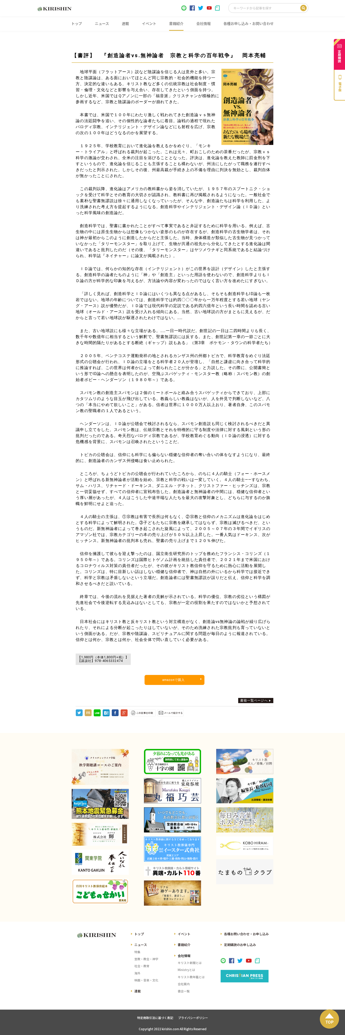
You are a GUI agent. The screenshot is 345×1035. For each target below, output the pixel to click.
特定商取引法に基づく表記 (155, 1018)
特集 (137, 952)
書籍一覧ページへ (254, 700)
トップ (139, 933)
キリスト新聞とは (190, 963)
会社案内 (184, 984)
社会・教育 (141, 966)
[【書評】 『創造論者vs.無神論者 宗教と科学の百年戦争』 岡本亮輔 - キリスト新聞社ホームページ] (106, 715)
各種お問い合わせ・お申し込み (246, 933)
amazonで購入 (173, 680)
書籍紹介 (184, 944)
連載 (137, 991)
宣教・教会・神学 (146, 959)
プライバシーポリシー (193, 1018)
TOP (329, 1022)
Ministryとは (186, 970)
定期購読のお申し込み (240, 944)
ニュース (140, 944)
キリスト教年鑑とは (191, 977)
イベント (184, 933)
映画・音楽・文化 (146, 980)
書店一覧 (184, 991)
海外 (137, 973)
